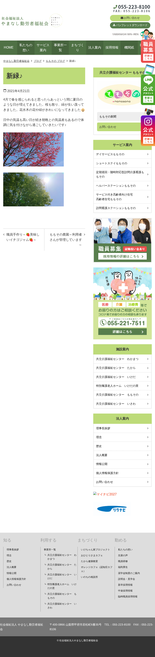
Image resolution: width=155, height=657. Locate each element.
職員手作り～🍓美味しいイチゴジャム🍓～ (23, 237)
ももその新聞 (107, 116)
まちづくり (77, 47)
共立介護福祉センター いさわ (116, 403)
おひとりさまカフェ (92, 555)
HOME (9, 47)
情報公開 (101, 464)
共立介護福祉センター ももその (117, 394)
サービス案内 (43, 47)
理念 (99, 437)
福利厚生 (123, 567)
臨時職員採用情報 (127, 596)
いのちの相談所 (89, 577)
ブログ (38, 60)
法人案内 (94, 47)
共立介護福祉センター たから (116, 367)
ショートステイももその (111, 163)
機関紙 (129, 47)
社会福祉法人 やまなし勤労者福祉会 (21, 627)
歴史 (99, 446)
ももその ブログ (55, 60)
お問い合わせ (132, 17)
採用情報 (112, 47)
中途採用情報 (125, 590)
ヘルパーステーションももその (116, 185)
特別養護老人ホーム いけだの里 (117, 385)
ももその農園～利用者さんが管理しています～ (66, 239)
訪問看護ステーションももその (116, 208)
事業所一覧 (60, 47)
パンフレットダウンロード (132, 25)
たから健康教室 (89, 561)
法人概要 (101, 455)
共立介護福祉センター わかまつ (117, 359)
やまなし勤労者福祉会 (16, 60)
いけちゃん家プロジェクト (95, 549)
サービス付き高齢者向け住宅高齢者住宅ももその (114, 197)
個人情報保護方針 (107, 473)
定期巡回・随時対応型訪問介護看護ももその (120, 174)
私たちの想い (25, 47)
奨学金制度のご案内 (129, 573)
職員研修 (123, 561)
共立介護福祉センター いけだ (116, 376)
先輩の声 (123, 555)
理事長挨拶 (103, 428)
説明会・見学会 (126, 579)
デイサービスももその (110, 154)
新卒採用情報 (125, 584)
